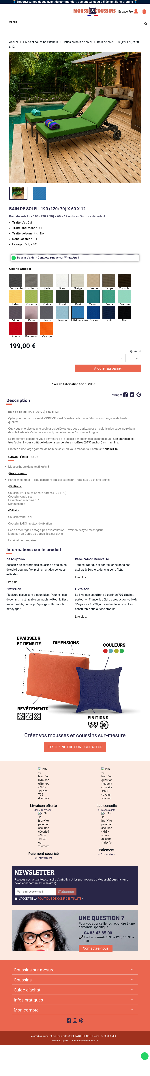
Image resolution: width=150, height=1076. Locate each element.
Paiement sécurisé (43, 853)
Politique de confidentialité (85, 1040)
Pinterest (138, 394)
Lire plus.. (12, 582)
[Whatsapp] (145, 1056)
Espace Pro (125, 11)
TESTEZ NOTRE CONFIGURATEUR (75, 747)
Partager (125, 394)
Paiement (107, 850)
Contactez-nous (95, 948)
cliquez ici (111, 449)
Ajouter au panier (108, 368)
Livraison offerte (43, 805)
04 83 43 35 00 (98, 933)
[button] (75, 269)
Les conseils (107, 805)
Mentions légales (60, 1040)
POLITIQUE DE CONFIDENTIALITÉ (59, 898)
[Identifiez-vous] (136, 12)
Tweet (132, 394)
